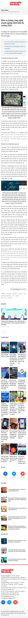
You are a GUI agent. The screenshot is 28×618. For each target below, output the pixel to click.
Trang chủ (3, 11)
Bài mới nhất (5, 337)
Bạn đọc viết (4, 534)
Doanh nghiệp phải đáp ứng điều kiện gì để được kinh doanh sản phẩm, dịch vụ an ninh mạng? (14, 360)
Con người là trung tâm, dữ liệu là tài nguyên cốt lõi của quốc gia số (22, 460)
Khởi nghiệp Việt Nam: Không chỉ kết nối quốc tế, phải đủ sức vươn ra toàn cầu (22, 359)
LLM (13, 295)
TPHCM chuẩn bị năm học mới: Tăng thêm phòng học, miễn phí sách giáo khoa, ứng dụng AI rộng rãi (14, 409)
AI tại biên (20, 293)
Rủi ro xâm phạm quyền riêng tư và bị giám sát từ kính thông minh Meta (14, 434)
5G (5, 297)
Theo (18, 289)
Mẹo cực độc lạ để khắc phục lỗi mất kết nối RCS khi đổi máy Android (22, 434)
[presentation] (2, 331)
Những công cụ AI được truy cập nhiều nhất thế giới (14, 459)
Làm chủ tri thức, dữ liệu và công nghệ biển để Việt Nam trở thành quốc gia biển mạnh (5, 384)
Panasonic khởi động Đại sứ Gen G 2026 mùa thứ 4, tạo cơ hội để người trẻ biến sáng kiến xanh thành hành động (13, 323)
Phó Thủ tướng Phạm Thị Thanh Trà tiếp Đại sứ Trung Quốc (5, 459)
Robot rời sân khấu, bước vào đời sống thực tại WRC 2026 (13, 382)
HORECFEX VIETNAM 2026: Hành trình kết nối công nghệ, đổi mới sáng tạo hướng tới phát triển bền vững (4, 410)
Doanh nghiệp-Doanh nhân (13, 11)
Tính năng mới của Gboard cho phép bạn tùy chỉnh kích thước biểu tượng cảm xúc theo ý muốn (22, 384)
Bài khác (3, 304)
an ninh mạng (8, 293)
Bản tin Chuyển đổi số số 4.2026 (5, 355)
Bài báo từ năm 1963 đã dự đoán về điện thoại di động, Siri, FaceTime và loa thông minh (4, 436)
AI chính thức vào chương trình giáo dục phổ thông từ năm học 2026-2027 (21, 408)
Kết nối (3, 467)
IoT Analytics (15, 293)
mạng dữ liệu (9, 297)
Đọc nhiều (3, 483)
